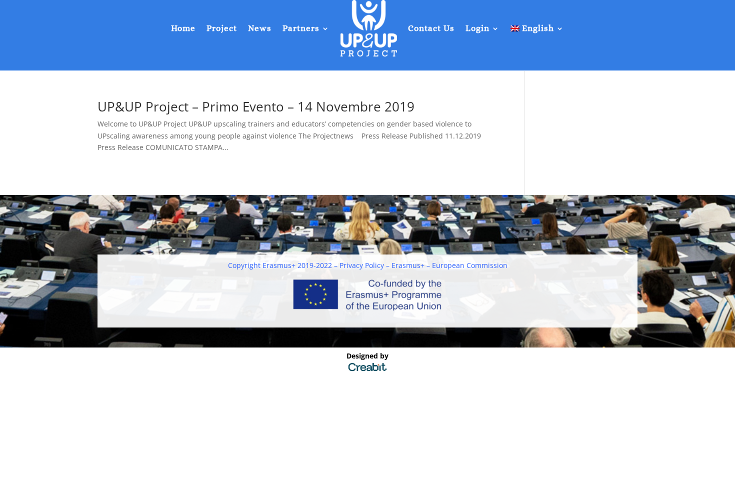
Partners (301, 28)
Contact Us (431, 28)
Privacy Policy (362, 265)
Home (183, 28)
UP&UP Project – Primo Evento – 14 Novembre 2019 (256, 107)
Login (478, 28)
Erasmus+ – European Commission (450, 265)
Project (221, 28)
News (260, 28)
